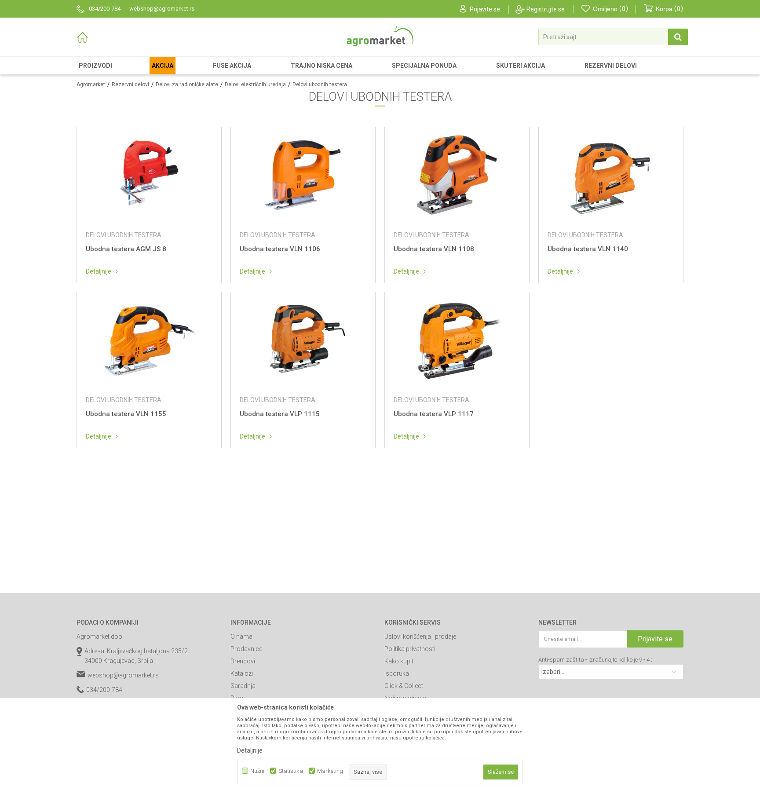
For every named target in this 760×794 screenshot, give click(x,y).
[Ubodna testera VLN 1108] (457, 175)
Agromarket (91, 84)
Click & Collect (403, 685)
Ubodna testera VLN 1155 (126, 414)
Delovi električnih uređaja (255, 84)
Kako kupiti (399, 661)
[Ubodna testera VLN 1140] (611, 175)
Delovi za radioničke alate (187, 84)
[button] (613, 37)
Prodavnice (246, 648)
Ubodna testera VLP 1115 (280, 414)
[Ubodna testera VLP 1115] (303, 340)
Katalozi (241, 673)
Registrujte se (545, 9)
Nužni (257, 771)
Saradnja (243, 685)
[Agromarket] (380, 36)
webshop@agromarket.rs (123, 675)
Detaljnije (98, 271)
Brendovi (242, 661)
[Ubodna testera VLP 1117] (457, 340)
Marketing (330, 771)
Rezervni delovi (130, 84)
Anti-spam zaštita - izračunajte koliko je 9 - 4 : (595, 659)
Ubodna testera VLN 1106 (280, 249)
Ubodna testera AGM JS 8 (126, 249)
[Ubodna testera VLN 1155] (149, 340)
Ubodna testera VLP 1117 (434, 414)
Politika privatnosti (409, 648)
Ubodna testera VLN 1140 (588, 249)
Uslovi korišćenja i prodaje (420, 636)
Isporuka (396, 673)
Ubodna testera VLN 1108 (434, 249)
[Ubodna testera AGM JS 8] (149, 175)
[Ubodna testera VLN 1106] (303, 175)
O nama (241, 636)
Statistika (290, 771)
